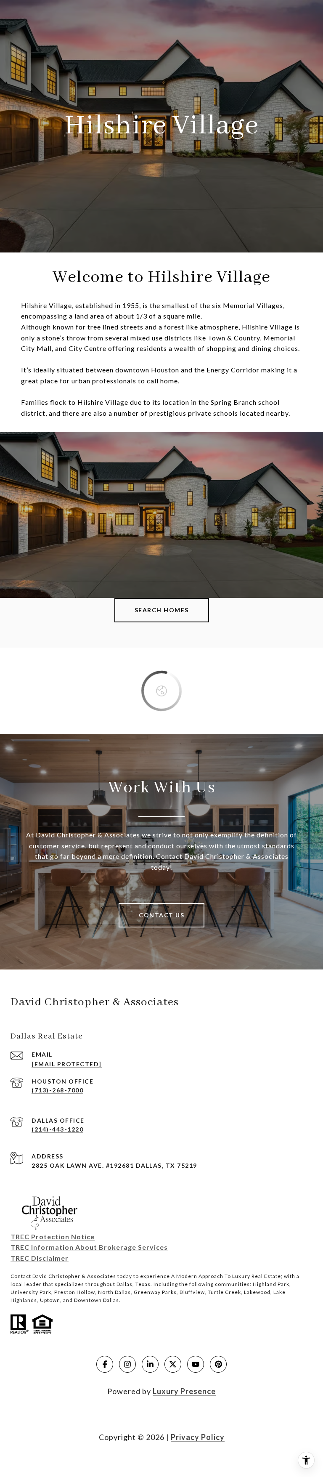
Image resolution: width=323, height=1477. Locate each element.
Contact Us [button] (161, 915)
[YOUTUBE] (195, 1364)
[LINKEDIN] (150, 1364)
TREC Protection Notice (53, 1237)
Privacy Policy (198, 1437)
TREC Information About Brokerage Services (89, 1247)
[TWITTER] (172, 1364)
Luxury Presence (184, 1391)
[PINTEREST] (218, 1364)
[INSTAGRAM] (127, 1364)
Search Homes (162, 610)
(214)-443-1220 (57, 1129)
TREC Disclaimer (40, 1258)
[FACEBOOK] (104, 1364)
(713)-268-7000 (57, 1090)
